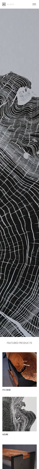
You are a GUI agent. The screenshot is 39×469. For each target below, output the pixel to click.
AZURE (5, 434)
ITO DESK (6, 390)
